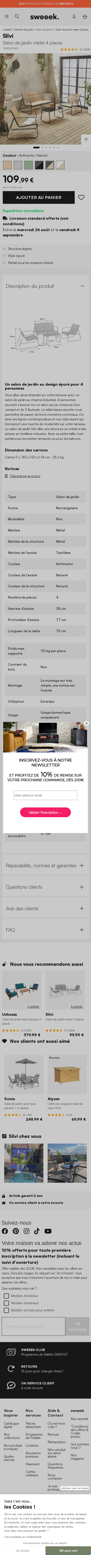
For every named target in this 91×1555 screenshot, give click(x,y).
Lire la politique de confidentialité (22, 1537)
